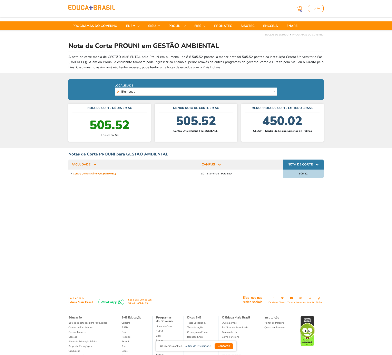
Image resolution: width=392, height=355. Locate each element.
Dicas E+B (194, 317)
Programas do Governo (164, 319)
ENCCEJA (270, 26)
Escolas (72, 336)
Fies (123, 332)
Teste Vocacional (196, 322)
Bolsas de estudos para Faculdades (87, 322)
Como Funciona (230, 336)
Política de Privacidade (197, 346)
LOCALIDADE (125, 89)
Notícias (125, 336)
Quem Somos (229, 322)
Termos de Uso (230, 332)
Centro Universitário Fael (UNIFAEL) (94, 173)
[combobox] (196, 92)
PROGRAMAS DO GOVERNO (94, 26)
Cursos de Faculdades (80, 327)
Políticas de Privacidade (235, 327)
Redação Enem (195, 336)
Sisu (158, 335)
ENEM (124, 327)
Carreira (125, 322)
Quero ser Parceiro (274, 327)
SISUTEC (248, 26)
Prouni (159, 340)
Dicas (124, 351)
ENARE (292, 26)
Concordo (224, 346)
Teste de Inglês (195, 327)
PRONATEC (223, 26)
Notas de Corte (164, 326)
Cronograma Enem (197, 332)
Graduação (74, 351)
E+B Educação (131, 317)
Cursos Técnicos (77, 332)
